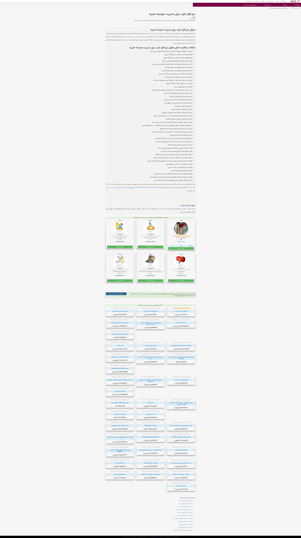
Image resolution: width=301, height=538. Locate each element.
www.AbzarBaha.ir (176, 209)
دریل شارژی (150, 403)
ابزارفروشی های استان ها (250, 5)
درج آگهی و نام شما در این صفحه (144, 294)
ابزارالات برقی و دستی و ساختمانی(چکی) (150, 450)
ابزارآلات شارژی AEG (150, 425)
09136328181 (157, 188)
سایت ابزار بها (156, 537)
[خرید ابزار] (190, 246)
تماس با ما (249, 1)
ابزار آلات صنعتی (181, 322)
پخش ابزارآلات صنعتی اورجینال (120, 425)
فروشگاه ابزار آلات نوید (181, 311)
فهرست (262, 1)
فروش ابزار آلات (181, 486)
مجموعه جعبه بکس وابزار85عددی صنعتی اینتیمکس (150, 381)
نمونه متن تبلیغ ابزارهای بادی (185, 527)
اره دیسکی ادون (150, 414)
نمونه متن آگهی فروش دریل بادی (184, 510)
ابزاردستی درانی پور (120, 391)
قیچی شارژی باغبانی (150, 345)
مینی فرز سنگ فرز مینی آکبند (120, 334)
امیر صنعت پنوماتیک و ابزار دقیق (150, 474)
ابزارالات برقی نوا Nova (150, 463)
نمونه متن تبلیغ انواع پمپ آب (185, 507)
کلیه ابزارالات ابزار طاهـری (151, 311)
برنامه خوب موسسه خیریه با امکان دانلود (182, 518)
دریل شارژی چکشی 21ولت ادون (120, 403)
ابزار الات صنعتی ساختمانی (119, 311)
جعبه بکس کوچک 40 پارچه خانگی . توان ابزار (119, 380)
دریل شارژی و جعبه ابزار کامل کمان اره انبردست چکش (150, 323)
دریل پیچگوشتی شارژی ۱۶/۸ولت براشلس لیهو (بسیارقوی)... (181, 403)
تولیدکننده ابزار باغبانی (181, 450)
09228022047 (110, 184)
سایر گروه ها (267, 5)
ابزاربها (298, 8)
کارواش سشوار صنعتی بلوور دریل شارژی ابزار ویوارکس (181, 358)
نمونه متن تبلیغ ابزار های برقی (185, 521)
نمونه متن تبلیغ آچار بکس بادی (184, 515)
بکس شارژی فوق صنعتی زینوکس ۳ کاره (181, 425)
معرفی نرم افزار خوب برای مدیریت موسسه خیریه (161, 34)
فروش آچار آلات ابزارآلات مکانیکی (181, 437)
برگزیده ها (256, 1)
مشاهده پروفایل (181, 248)
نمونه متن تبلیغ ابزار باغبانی (185, 524)
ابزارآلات (285, 5)
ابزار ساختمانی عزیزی (120, 474)
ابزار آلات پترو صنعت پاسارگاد (181, 474)
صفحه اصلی (283, 1)
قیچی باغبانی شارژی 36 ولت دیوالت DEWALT (120, 451)
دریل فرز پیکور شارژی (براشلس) (120, 322)
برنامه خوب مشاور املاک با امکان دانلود (182, 530)
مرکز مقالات (293, 8)
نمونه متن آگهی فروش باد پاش (184, 513)
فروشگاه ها (297, 5)
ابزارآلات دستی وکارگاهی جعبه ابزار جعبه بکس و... (120, 438)
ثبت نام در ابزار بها (270, 1)
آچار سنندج (120, 345)
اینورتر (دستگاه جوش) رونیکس (120, 368)
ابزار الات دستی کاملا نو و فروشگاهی (181, 345)
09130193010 (147, 188)
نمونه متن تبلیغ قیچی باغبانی (185, 501)
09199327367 (138, 188)
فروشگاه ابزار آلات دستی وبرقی (120, 357)
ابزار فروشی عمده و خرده (181, 380)
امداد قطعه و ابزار (120, 463)
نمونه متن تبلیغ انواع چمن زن (185, 504)
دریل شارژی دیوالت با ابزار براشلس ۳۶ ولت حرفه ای (151, 358)
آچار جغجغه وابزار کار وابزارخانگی (150, 437)
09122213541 (181, 242)
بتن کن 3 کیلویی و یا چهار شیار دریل (181, 463)
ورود (277, 1)
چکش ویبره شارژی (120, 414)
